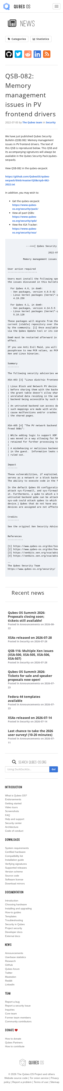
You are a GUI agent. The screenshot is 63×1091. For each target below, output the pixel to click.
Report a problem (22, 1082)
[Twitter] (18, 54)
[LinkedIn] (37, 54)
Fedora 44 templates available (31, 702)
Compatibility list (14, 856)
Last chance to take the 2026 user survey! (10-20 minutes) (31, 736)
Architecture (11, 827)
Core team (11, 1013)
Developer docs (13, 932)
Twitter (8, 972)
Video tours (11, 807)
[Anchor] (48, 592)
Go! (54, 769)
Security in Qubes (15, 924)
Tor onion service (39, 1078)
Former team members (18, 1017)
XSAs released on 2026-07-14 (30, 719)
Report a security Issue (18, 1005)
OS (36, 1062)
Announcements (14, 953)
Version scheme (14, 871)
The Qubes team (32, 122)
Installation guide (14, 859)
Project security (13, 928)
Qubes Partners (14, 1042)
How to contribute (14, 1046)
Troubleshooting (14, 920)
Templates (10, 916)
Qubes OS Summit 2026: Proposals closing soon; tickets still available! (31, 620)
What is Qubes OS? (16, 795)
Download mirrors (15, 883)
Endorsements (13, 799)
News (27, 23)
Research (10, 961)
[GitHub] (9, 54)
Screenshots (12, 811)
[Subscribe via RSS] (47, 54)
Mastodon (10, 976)
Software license (14, 879)
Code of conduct (14, 830)
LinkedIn (10, 984)
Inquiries (10, 1009)
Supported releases (16, 867)
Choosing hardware (16, 904)
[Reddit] (28, 54)
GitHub (9, 964)
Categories (19, 39)
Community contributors (18, 1021)
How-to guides (13, 912)
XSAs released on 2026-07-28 (30, 639)
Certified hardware (15, 851)
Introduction (11, 900)
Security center (13, 823)
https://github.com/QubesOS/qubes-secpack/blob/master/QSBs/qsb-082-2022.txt (27, 180)
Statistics (42, 39)
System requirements (17, 848)
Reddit (8, 980)
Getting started (13, 803)
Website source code (16, 1078)
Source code (12, 875)
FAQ (7, 815)
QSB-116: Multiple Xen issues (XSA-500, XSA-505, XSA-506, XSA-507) (30, 656)
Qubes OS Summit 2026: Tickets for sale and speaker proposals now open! (31, 679)
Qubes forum (12, 968)
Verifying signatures (16, 863)
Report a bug (12, 1001)
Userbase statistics (15, 957)
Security (51, 122)
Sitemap (54, 1082)
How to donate (13, 1038)
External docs (12, 936)
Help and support (14, 819)
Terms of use (41, 1082)
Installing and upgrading (18, 908)
